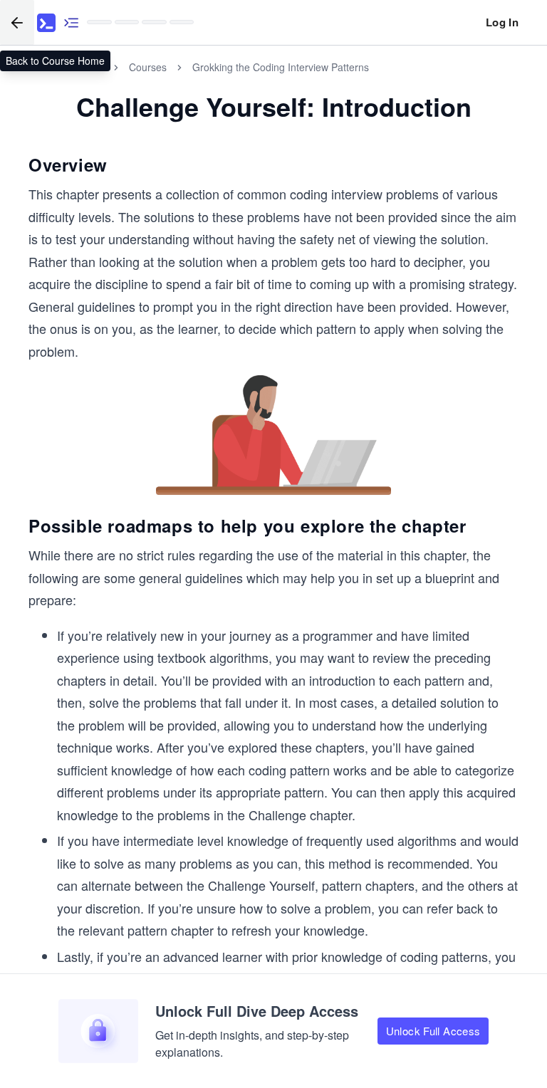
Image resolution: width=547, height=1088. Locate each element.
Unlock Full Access (433, 1030)
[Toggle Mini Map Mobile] (71, 22)
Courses (148, 67)
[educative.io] (46, 23)
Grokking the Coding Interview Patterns (280, 67)
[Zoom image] (274, 435)
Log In (502, 22)
